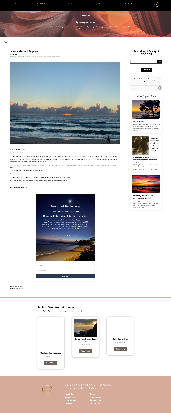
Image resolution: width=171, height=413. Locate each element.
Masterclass (70, 397)
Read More (50, 363)
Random (146, 70)
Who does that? (139, 121)
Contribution (70, 401)
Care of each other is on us (85, 340)
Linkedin (68, 404)
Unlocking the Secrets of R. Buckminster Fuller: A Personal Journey (145, 159)
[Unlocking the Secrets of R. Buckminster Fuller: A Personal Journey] (146, 145)
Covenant (94, 394)
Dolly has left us (120, 339)
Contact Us (95, 403)
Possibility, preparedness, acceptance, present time (143, 197)
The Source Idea (15, 153)
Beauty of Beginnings (16, 56)
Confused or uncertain (50, 353)
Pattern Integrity (76, 156)
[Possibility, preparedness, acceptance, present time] (146, 184)
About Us (69, 394)
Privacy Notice (95, 397)
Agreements (95, 400)
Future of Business (29, 56)
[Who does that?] (146, 109)
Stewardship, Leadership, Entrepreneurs (48, 56)
